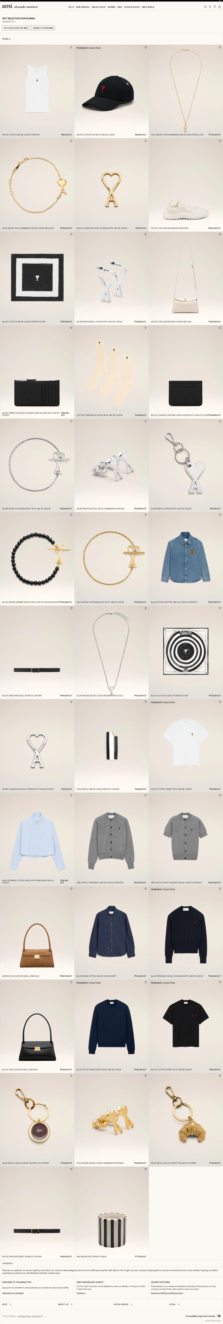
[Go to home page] (21, 6)
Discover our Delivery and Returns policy (167, 1293)
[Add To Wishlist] (71, 48)
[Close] (220, 1)
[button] (203, 1316)
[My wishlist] (215, 6)
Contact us (81, 1293)
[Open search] (205, 6)
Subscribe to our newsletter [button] (13, 1293)
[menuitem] (71, 7)
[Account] (210, 6)
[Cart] (219, 6)
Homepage (7, 1263)
